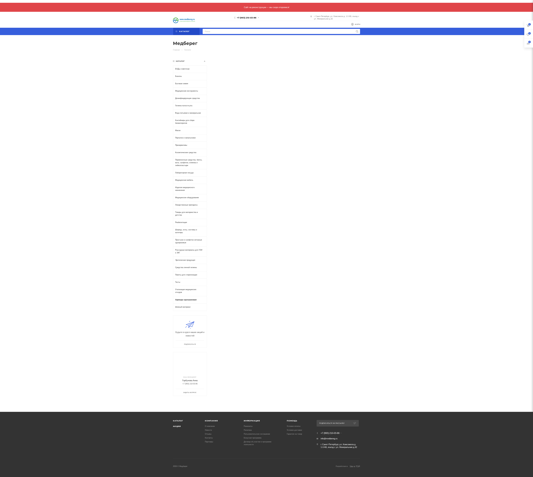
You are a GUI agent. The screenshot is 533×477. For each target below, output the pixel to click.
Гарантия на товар (294, 434)
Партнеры (209, 442)
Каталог (178, 421)
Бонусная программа (252, 438)
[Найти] (357, 31)
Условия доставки (294, 430)
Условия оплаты (293, 426)
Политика (248, 430)
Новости (208, 430)
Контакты (209, 438)
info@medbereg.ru (329, 438)
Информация (252, 421)
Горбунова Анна (190, 380)
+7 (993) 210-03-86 (246, 17)
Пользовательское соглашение (257, 434)
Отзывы (208, 434)
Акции (177, 426)
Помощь (292, 421)
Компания (211, 421)
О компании (210, 426)
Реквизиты (248, 426)
